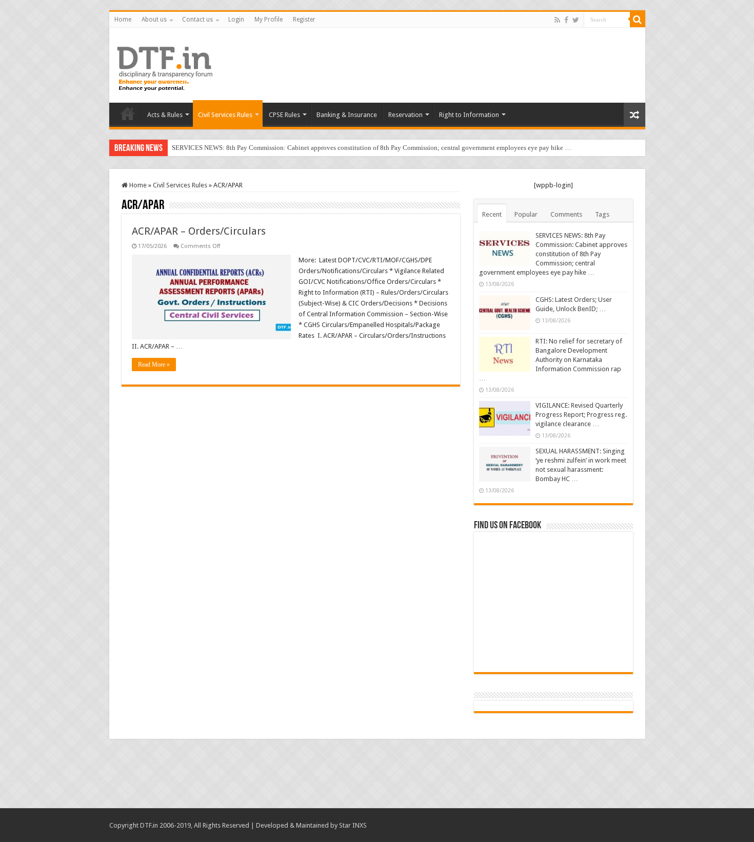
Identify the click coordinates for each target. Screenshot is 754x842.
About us (154, 19)
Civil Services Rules (225, 115)
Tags (602, 214)
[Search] (637, 19)
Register (304, 19)
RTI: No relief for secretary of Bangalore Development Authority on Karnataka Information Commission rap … (550, 359)
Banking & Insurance (346, 115)
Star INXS (353, 825)
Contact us (197, 19)
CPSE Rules (284, 115)
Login (236, 19)
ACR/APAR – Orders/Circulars (199, 231)
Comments (566, 214)
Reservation (405, 115)
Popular (526, 214)
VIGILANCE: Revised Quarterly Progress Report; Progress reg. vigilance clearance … (581, 414)
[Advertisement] (451, 61)
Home (122, 19)
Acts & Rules (165, 115)
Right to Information (469, 115)
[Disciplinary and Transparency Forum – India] (164, 67)
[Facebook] (566, 20)
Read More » (154, 364)
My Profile (268, 19)
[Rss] (557, 20)
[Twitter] (575, 20)
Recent (492, 214)
